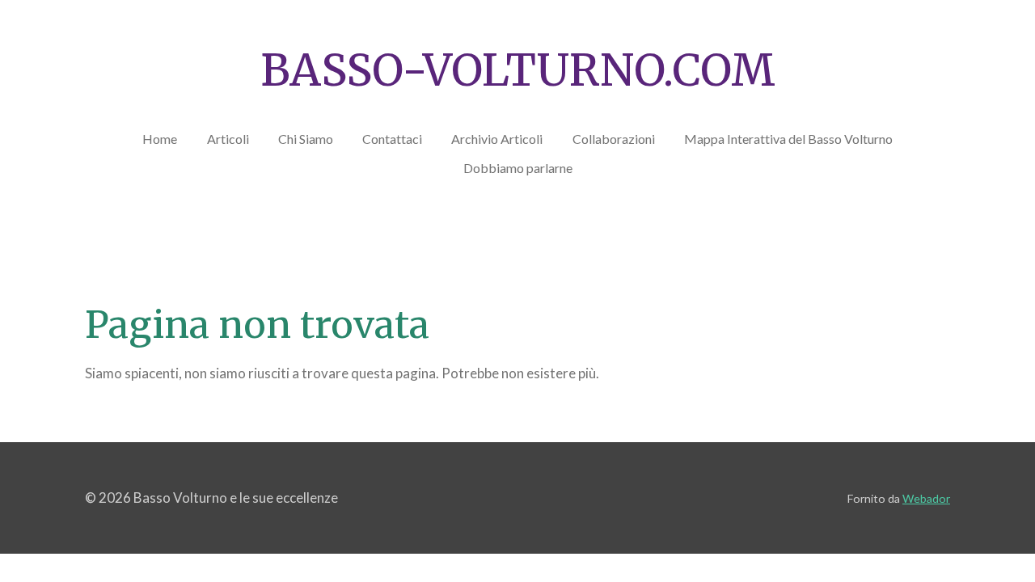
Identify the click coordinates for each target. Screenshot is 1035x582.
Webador (926, 498)
